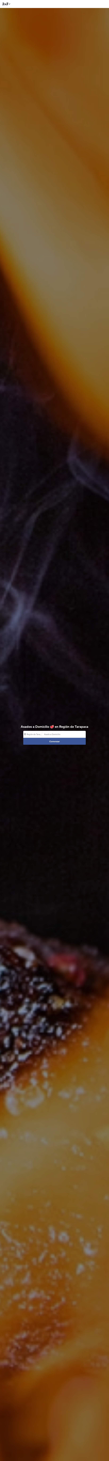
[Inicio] (6, 4)
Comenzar (54, 741)
